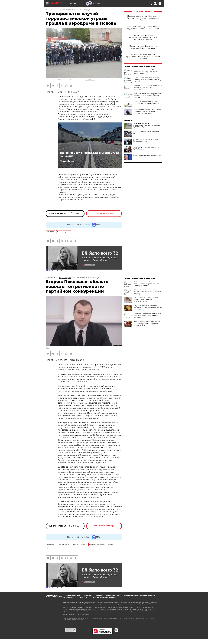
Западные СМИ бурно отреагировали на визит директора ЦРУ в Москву (146, 125)
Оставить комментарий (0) (104, 213)
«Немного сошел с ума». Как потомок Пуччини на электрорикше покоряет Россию (143, 18)
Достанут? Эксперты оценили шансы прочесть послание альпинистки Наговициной (148, 315)
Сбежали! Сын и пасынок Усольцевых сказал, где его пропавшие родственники (148, 88)
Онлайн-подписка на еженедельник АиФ (139, 595)
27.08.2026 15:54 (51, 278)
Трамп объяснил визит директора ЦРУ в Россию (146, 148)
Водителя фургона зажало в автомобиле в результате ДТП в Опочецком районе (143, 37)
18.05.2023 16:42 (51, 10)
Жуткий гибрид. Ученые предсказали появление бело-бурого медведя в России (148, 95)
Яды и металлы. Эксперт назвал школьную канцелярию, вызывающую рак (146, 300)
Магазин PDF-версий (113, 595)
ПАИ (47, 348)
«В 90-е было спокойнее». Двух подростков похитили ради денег (146, 103)
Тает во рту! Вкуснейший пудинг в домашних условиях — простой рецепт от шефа (147, 323)
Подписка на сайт (70, 597)
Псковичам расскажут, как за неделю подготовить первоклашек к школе (143, 28)
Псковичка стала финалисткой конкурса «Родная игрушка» (143, 47)
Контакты (83, 597)
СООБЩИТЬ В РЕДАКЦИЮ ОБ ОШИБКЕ (103, 597)
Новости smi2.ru (54, 270)
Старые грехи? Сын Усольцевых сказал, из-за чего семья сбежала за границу (147, 292)
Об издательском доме (72, 595)
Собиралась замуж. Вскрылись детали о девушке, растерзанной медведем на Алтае (146, 284)
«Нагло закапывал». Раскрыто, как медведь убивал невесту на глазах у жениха (147, 80)
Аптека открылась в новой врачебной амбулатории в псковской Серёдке (143, 57)
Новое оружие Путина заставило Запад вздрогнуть (145, 140)
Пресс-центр (88, 595)
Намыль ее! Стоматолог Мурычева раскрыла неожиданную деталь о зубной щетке (147, 72)
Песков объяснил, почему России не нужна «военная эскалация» (147, 156)
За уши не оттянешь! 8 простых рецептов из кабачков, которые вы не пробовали (148, 308)
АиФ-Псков (90, 80)
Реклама (99, 595)
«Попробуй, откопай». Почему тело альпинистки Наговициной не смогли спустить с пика (147, 111)
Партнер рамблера (84, 630)
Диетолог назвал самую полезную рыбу (146, 132)
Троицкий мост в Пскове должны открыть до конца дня (89, 154)
